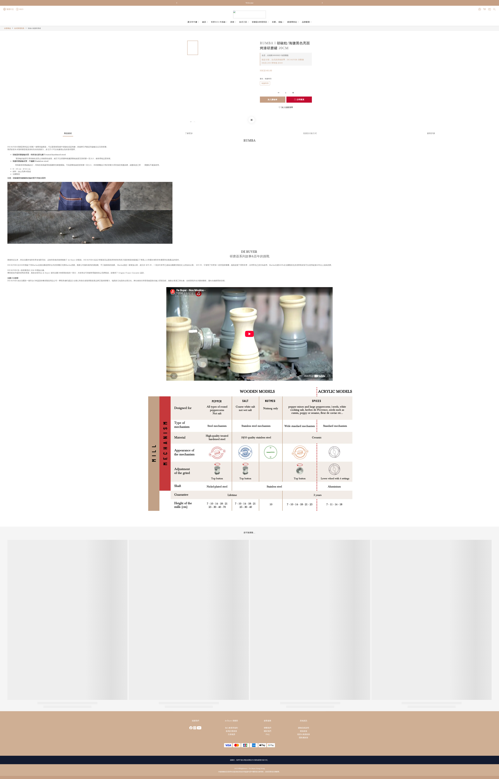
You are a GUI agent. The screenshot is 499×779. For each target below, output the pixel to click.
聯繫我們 (267, 728)
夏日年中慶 (192, 22)
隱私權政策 (303, 737)
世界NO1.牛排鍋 (218, 22)
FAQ (267, 734)
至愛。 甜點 (277, 22)
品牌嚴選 (306, 22)
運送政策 (303, 731)
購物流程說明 (303, 728)
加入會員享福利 (231, 728)
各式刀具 (243, 22)
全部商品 (7, 28)
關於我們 (267, 731)
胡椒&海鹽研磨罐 (34, 28)
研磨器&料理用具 (259, 22)
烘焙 (232, 22)
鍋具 (204, 22)
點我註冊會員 (231, 731)
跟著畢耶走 (292, 22)
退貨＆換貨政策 (303, 734)
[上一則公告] (177, 3)
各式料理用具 (19, 28)
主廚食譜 (231, 734)
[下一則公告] (322, 3)
